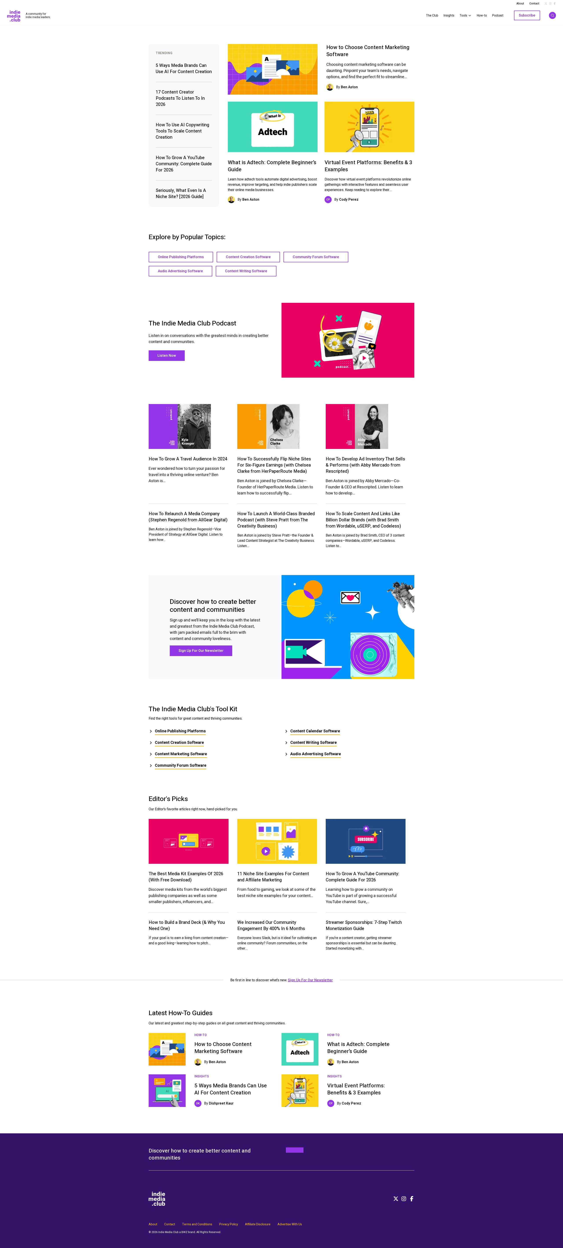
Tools (463, 15)
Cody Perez (348, 199)
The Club (432, 15)
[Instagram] (403, 1198)
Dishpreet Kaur (221, 1103)
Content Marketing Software (181, 754)
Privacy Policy (228, 1224)
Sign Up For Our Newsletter (201, 650)
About (520, 3)
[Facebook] (411, 1198)
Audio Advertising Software (180, 271)
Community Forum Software (316, 257)
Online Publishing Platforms (181, 257)
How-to (482, 15)
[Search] (552, 15)
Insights (449, 15)
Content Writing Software (246, 271)
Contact (534, 3)
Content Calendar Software (315, 731)
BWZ (184, 1232)
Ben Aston (349, 87)
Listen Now (166, 355)
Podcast (497, 15)
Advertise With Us (290, 1224)
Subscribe (527, 15)
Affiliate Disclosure (258, 1224)
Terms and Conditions (197, 1224)
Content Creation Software (248, 257)
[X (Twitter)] (395, 1198)
